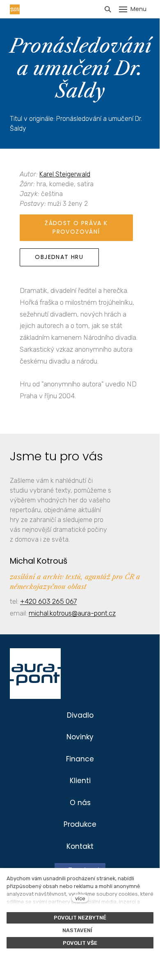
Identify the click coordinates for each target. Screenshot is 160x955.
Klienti (80, 780)
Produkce (80, 824)
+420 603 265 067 (48, 601)
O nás (80, 803)
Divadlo (80, 715)
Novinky (80, 737)
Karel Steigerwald (64, 174)
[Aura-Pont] (15, 9)
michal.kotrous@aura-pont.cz (72, 613)
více (80, 898)
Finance (80, 759)
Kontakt (80, 846)
